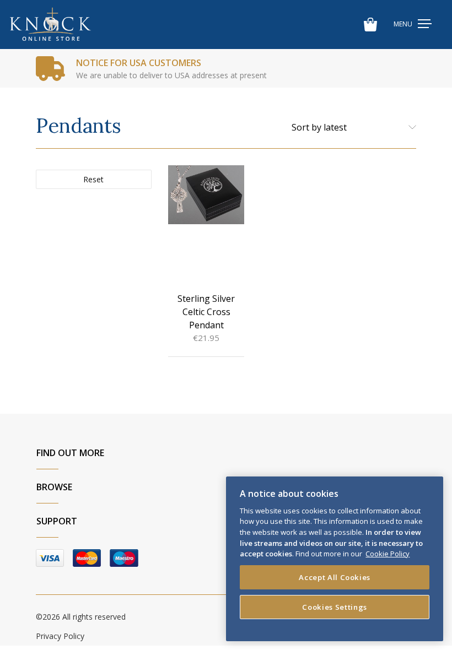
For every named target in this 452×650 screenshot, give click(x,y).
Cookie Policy (387, 554)
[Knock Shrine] (50, 24)
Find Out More (70, 453)
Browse (54, 487)
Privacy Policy (60, 636)
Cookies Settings (334, 607)
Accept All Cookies (334, 577)
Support (56, 521)
